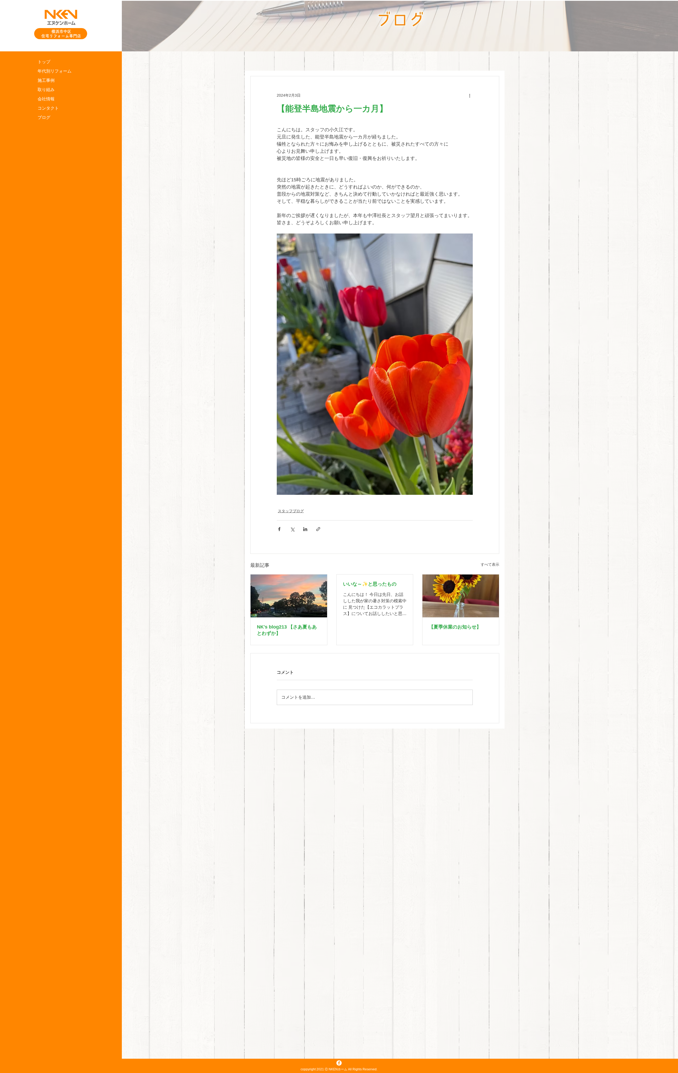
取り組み (46, 89)
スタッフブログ (291, 511)
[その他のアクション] (469, 95)
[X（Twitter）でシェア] (292, 529)
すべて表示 (490, 564)
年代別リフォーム (55, 71)
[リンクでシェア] (318, 529)
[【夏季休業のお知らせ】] (460, 595)
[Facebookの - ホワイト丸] (339, 1063)
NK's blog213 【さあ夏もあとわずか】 (287, 630)
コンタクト (48, 108)
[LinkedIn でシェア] (305, 529)
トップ (44, 62)
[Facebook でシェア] (279, 529)
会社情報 (46, 99)
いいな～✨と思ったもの (369, 584)
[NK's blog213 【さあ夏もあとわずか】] (289, 595)
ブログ (44, 117)
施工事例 (46, 80)
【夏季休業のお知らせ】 (455, 627)
